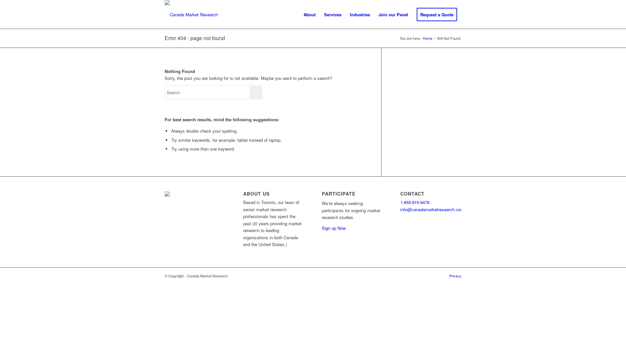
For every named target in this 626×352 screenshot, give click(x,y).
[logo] (191, 14)
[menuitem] (309, 14)
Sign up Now (334, 228)
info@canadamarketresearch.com (432, 209)
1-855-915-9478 (414, 202)
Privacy (455, 275)
